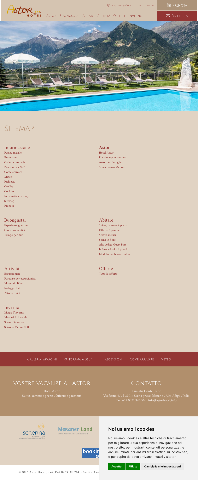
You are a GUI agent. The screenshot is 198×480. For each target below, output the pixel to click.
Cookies (9, 191)
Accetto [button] (116, 466)
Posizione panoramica (112, 157)
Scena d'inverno (14, 322)
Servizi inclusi (107, 235)
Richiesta (9, 182)
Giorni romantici (14, 230)
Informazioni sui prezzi (113, 249)
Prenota (9, 206)
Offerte (106, 268)
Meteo (8, 177)
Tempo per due (13, 235)
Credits (8, 186)
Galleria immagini (15, 162)
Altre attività (12, 293)
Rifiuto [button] (133, 466)
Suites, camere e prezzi (37, 395)
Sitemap (9, 201)
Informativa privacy (16, 196)
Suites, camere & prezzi (113, 225)
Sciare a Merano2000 (17, 327)
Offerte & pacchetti (110, 230)
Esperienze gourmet (16, 225)
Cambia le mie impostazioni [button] (162, 466)
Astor (104, 147)
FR (153, 5)
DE (139, 5)
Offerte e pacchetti (68, 395)
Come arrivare (13, 172)
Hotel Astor (106, 153)
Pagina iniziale (13, 153)
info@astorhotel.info (162, 400)
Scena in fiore (107, 240)
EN (148, 5)
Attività (11, 268)
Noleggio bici (12, 288)
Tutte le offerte (108, 274)
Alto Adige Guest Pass (112, 245)
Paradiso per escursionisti (20, 279)
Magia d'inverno (14, 313)
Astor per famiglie (110, 162)
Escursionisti (12, 274)
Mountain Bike (13, 283)
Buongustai (15, 220)
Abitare (106, 220)
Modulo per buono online (114, 254)
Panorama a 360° (14, 167)
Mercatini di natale (15, 317)
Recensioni (10, 157)
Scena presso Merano (112, 167)
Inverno (11, 307)
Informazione (17, 147)
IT (144, 5)
